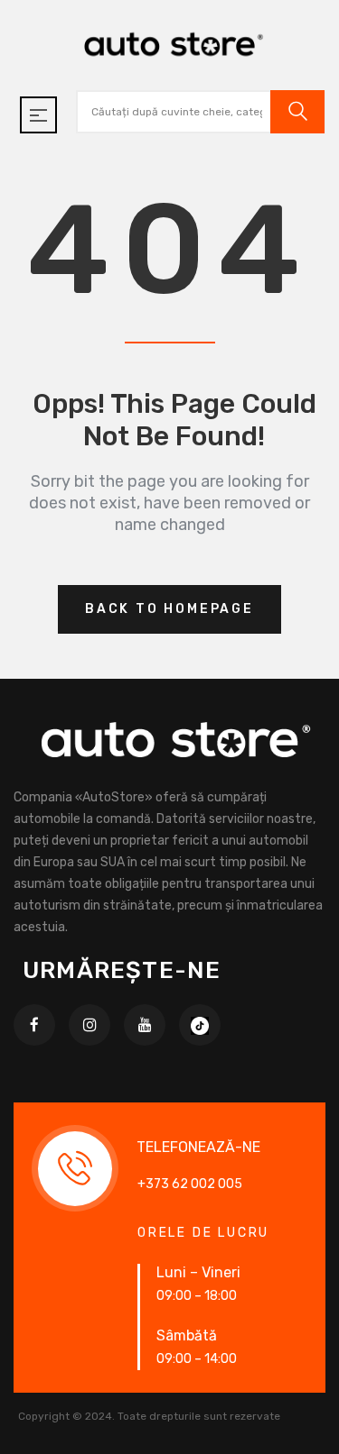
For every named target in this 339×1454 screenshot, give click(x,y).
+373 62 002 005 (189, 1184)
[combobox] (170, 112)
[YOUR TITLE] (200, 1025)
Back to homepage (169, 609)
